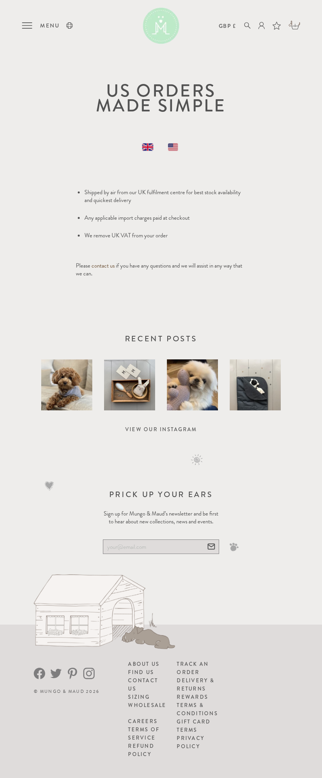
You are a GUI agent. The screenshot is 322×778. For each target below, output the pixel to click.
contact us (103, 265)
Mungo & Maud (62, 691)
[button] (69, 25)
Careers (142, 721)
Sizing (139, 697)
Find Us (141, 672)
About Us (143, 664)
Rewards (192, 697)
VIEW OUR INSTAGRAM (161, 429)
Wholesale (147, 705)
